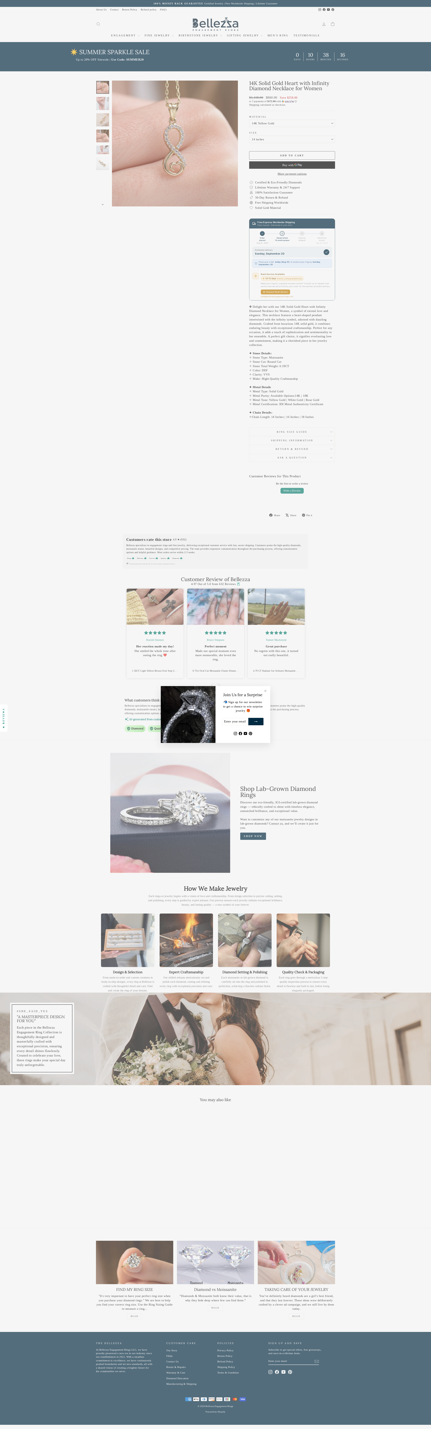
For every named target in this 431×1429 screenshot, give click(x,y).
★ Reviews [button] (3, 718)
